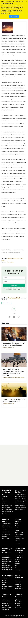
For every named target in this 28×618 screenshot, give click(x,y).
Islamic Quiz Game (19, 538)
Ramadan (4, 536)
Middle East (15, 258)
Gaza (13, 347)
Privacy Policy (18, 586)
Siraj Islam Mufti (14, 298)
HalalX (4, 584)
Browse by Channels (7, 569)
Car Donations (6, 601)
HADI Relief (5, 582)
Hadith (4, 503)
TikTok (18, 605)
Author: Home (6, 303)
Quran (4, 499)
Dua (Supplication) (7, 509)
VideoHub (17, 541)
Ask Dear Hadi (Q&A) (20, 496)
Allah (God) (5, 496)
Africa (16, 568)
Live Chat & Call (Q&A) (20, 501)
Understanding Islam (7, 511)
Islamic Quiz (18, 536)
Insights (17, 530)
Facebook (19, 596)
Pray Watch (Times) (7, 505)
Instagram (19, 601)
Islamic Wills (5, 605)
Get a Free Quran (19, 503)
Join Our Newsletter (20, 505)
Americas (17, 559)
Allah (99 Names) (6, 523)
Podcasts (17, 543)
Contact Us (18, 582)
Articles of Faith (6, 526)
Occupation (10, 262)
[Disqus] (14, 463)
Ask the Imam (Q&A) (20, 499)
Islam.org (4, 580)
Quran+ (4, 501)
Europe (17, 561)
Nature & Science (6, 557)
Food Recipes (18, 528)
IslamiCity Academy (7, 586)
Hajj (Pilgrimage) (6, 538)
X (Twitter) (17, 599)
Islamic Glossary (19, 534)
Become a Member (20, 509)
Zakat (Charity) (6, 534)
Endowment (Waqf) (7, 603)
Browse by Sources (7, 567)
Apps (16, 523)
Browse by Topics (6, 565)
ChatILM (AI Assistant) (20, 494)
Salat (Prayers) (5, 532)
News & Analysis (19, 557)
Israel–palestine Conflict (18, 377)
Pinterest (19, 607)
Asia (16, 565)
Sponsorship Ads (6, 607)
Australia (17, 563)
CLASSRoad (5, 588)
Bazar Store (5, 599)
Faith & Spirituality (7, 553)
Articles (10, 258)
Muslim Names (19, 532)
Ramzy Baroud (6, 347)
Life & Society (5, 555)
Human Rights (18, 553)
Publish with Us (19, 588)
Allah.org (4, 578)
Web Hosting (5, 609)
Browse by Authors (7, 559)
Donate (4, 596)
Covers (17, 526)
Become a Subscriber (20, 507)
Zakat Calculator (6, 513)
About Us (17, 580)
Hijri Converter (6, 507)
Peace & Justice (19, 555)
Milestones (18, 584)
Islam (3, 494)
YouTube (19, 603)
